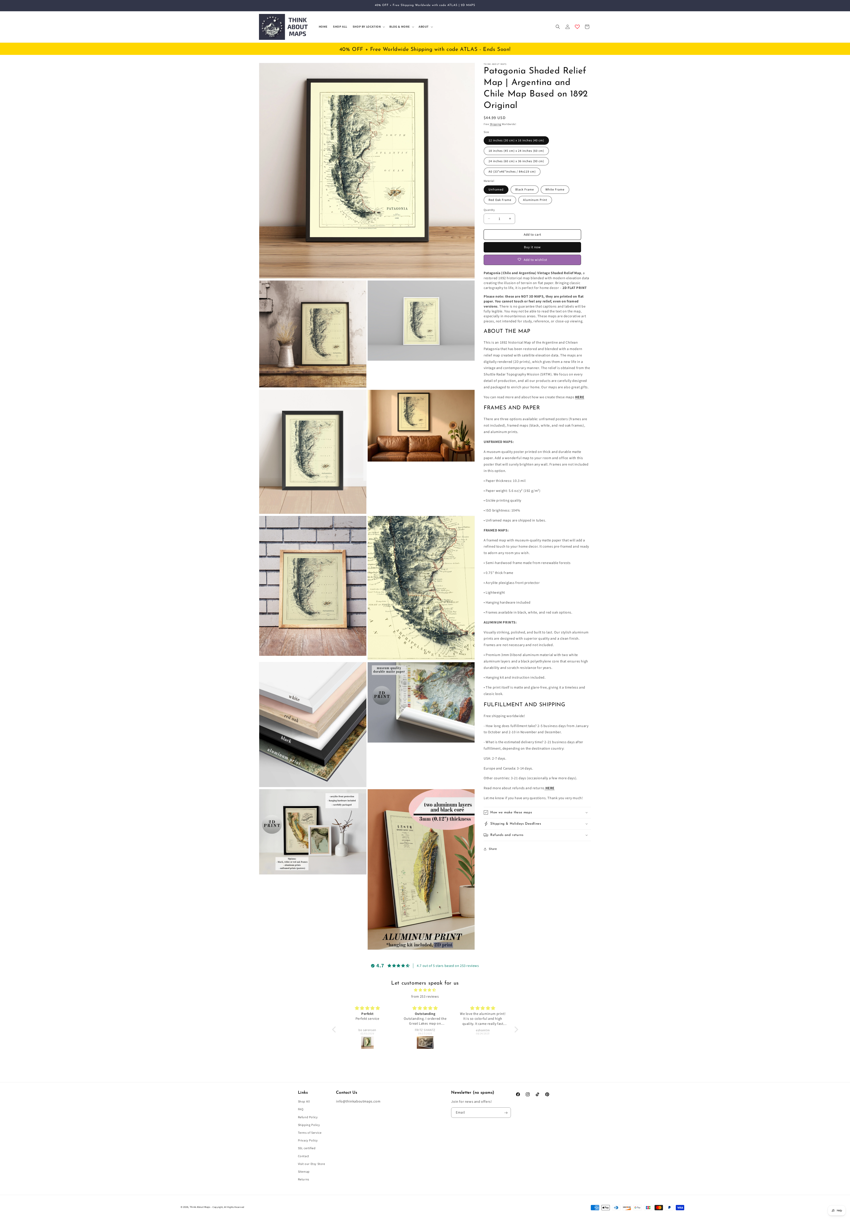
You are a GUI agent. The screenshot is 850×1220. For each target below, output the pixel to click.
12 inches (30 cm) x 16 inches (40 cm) (516, 140)
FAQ (300, 1109)
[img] (425, 990)
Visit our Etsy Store (311, 1164)
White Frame (554, 189)
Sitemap (304, 1172)
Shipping (495, 124)
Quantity (489, 210)
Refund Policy (308, 1117)
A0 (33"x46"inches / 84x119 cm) (512, 171)
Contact (303, 1156)
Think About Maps (200, 1207)
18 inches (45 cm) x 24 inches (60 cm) (516, 151)
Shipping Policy (309, 1125)
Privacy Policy (308, 1141)
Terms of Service (310, 1133)
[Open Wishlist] (577, 27)
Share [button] (493, 849)
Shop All (304, 1102)
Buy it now (532, 247)
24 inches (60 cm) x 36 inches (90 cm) (516, 161)
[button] (368, 26)
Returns (303, 1180)
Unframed (496, 189)
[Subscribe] (506, 1113)
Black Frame (524, 189)
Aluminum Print (535, 200)
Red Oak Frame (500, 200)
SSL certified (307, 1148)
